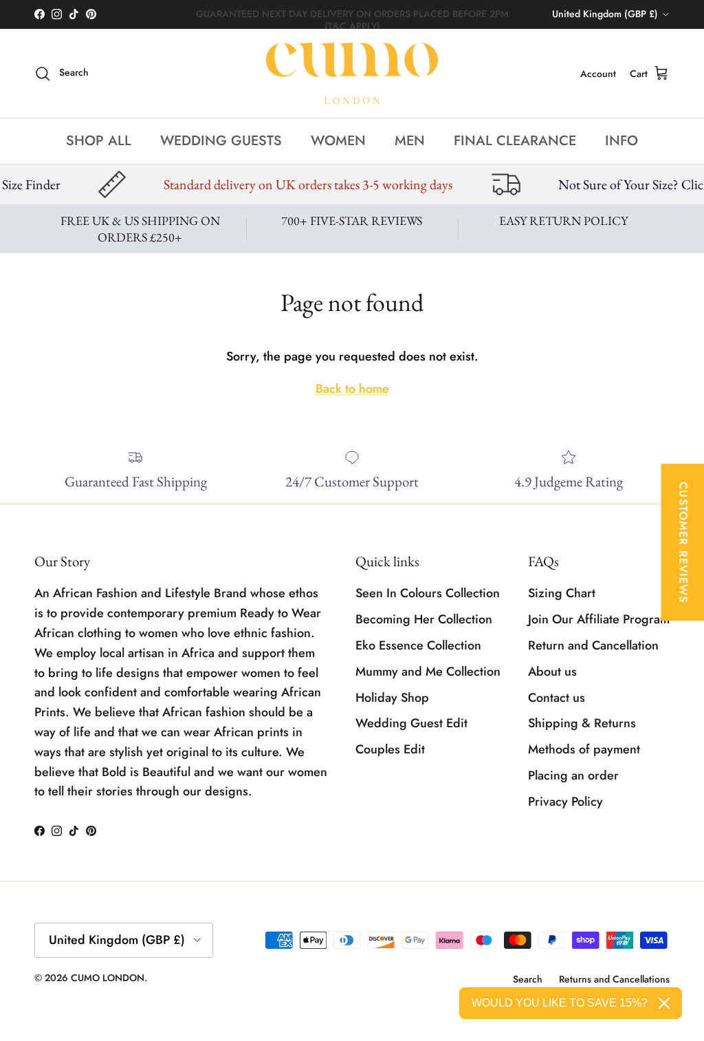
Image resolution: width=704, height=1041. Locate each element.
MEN (410, 141)
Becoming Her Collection (423, 619)
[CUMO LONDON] (352, 74)
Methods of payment (584, 749)
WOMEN (338, 141)
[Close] (664, 1003)
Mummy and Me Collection (427, 671)
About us (552, 671)
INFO (621, 141)
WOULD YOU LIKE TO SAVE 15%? (560, 1003)
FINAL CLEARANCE (515, 141)
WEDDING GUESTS (221, 141)
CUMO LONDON (107, 978)
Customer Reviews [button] (683, 542)
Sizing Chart (561, 593)
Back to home (352, 389)
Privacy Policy (565, 802)
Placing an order (573, 775)
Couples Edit (390, 749)
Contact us (556, 698)
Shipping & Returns (582, 723)
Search (527, 979)
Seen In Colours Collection (427, 593)
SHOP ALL (98, 141)
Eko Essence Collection (418, 645)
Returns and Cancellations (614, 979)
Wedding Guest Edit (411, 723)
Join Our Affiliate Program (599, 619)
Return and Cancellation (593, 645)
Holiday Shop (392, 698)
